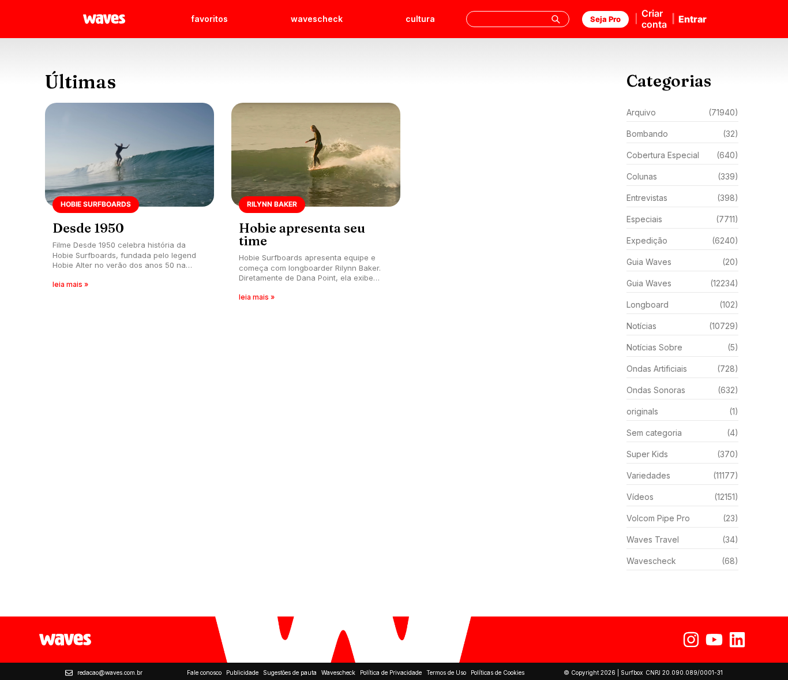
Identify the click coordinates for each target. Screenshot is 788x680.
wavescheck (317, 19)
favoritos (209, 19)
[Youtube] (714, 639)
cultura (420, 19)
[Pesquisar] (555, 19)
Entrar (692, 19)
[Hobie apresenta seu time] (315, 206)
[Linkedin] (737, 639)
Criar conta (654, 19)
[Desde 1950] (129, 206)
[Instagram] (691, 639)
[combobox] (517, 19)
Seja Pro (605, 19)
